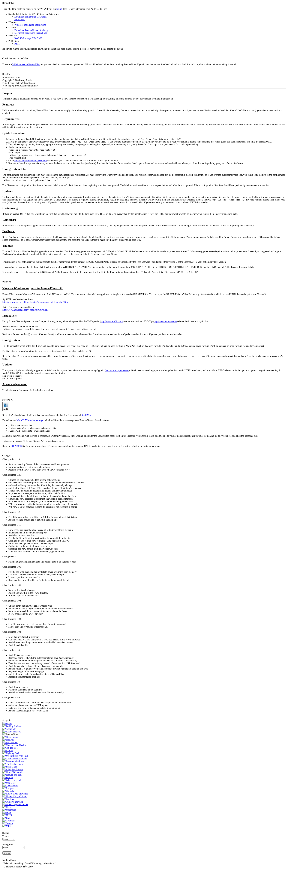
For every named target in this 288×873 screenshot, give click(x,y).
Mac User (10, 783)
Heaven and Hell (14, 775)
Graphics (10, 820)
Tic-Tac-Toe (12, 748)
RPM (17, 43)
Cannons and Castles (16, 745)
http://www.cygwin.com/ (117, 370)
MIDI (8, 826)
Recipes (10, 788)
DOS (8, 812)
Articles (9, 750)
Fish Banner (12, 742)
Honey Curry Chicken (16, 796)
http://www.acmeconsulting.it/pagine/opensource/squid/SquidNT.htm (35, 302)
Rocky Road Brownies (17, 793)
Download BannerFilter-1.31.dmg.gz (32, 30)
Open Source (12, 737)
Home (9, 723)
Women (9, 777)
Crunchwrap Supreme (16, 758)
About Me (11, 729)
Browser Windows (15, 761)
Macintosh (11, 810)
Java (8, 818)
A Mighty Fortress (14, 769)
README (19, 19)
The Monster (12, 785)
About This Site (13, 731)
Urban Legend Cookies (17, 804)
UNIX (9, 815)
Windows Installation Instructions (30, 25)
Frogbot (10, 739)
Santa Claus (11, 766)
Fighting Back (13, 753)
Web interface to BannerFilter (26, 64)
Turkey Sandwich (14, 801)
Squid (59, 9)
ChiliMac (10, 791)
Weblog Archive (13, 726)
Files (8, 807)
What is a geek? (13, 780)
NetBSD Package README (28, 38)
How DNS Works (14, 772)
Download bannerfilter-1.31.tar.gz (30, 16)
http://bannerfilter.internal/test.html (30, 160)
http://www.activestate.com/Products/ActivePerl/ (25, 310)
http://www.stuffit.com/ (112, 321)
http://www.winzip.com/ (165, 321)
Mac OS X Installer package (29, 420)
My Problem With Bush (17, 756)
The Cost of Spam (14, 764)
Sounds (9, 823)
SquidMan (86, 415)
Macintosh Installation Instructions (30, 33)
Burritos (10, 799)
